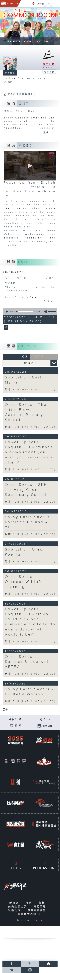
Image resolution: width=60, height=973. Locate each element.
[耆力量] (15, 845)
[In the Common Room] (5, 328)
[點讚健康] (15, 761)
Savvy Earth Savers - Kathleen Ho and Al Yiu (29, 522)
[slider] (25, 311)
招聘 (29, 902)
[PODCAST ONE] (44, 866)
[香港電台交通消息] (11, 719)
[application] (30, 165)
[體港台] (44, 740)
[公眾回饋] (39, 726)
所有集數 (10, 73)
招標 (42, 902)
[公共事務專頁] (15, 803)
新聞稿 (14, 902)
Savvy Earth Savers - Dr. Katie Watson (29, 691)
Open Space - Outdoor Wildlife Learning (24, 582)
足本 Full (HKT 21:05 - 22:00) (30, 389)
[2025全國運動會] (15, 740)
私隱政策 (15, 910)
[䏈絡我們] (11, 725)
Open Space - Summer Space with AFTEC (27, 662)
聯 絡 (18, 725)
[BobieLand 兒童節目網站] (44, 761)
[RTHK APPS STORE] (15, 866)
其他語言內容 (28, 914)
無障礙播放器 (38, 910)
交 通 (18, 719)
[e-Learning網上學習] (44, 782)
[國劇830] (15, 782)
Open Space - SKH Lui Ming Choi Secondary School (26, 490)
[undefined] (33, 3)
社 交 (47, 719)
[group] (45, 311)
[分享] (41, 719)
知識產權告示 (18, 906)
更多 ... (6, 709)
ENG (39, 4)
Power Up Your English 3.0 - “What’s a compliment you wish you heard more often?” (29, 452)
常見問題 (41, 906)
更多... (48, 132)
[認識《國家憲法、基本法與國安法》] (44, 824)
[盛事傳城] (44, 845)
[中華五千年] (15, 886)
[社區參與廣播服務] (44, 803)
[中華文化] (15, 824)
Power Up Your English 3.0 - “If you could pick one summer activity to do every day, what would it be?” (30, 622)
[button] (29, 165)
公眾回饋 (48, 726)
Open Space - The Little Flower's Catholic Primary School (26, 412)
